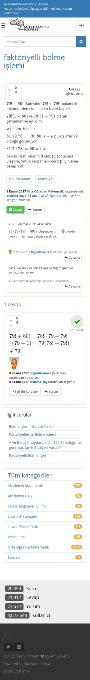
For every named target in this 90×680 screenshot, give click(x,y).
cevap (17, 210)
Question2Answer (39, 663)
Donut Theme (15, 656)
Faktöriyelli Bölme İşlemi (29, 455)
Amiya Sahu (60, 656)
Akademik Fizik (20, 496)
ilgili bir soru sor (26, 392)
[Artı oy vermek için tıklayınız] (9, 90)
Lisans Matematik (22, 516)
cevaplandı (32, 378)
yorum (37, 210)
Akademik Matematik (25, 485)
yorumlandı (71, 252)
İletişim (8, 634)
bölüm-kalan (19, 178)
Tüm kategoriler (30, 475)
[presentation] (15, 103)
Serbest (14, 557)
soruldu (62, 196)
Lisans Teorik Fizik (23, 526)
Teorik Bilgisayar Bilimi (27, 506)
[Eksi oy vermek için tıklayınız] (9, 95)
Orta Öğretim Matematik (45, 191)
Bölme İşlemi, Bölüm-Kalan (31, 426)
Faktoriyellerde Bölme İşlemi (32, 434)
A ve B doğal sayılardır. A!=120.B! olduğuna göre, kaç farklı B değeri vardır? (45, 445)
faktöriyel (46, 178)
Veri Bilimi (16, 536)
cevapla (74, 258)
